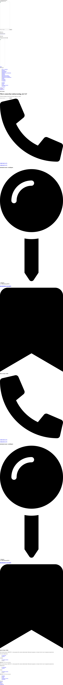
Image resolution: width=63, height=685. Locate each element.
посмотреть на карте (5, 286)
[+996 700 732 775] (31, 161)
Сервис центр (2, 87)
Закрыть (1, 681)
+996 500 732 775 (3, 165)
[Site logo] (5, 28)
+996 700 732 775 (3, 163)
